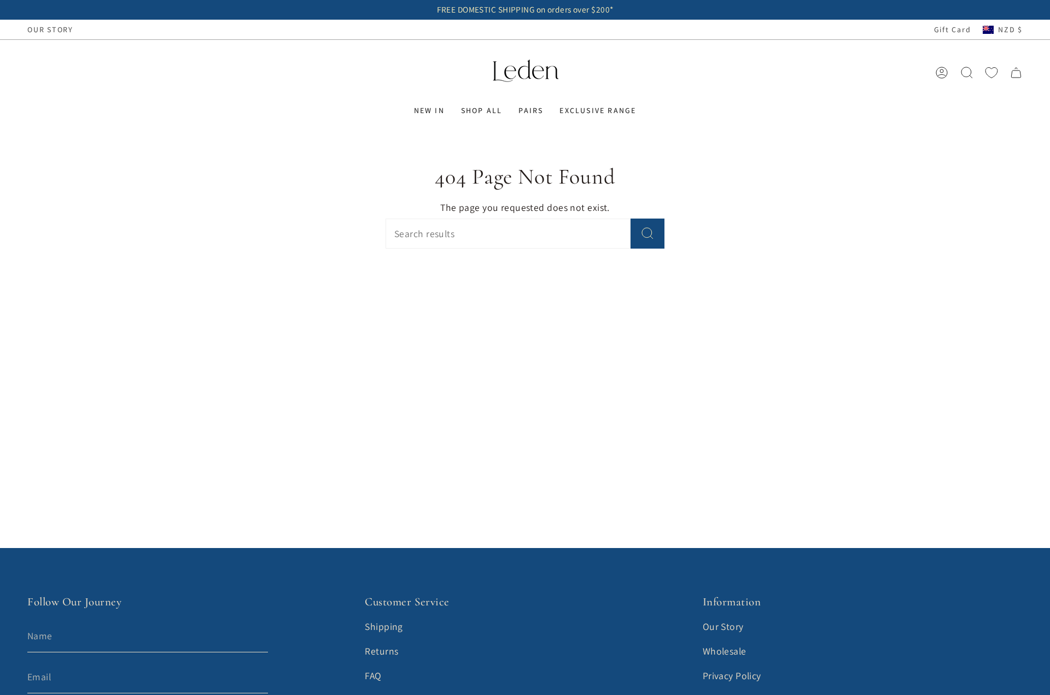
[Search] (647, 234)
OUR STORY (50, 29)
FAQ (373, 675)
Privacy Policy (732, 675)
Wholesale (724, 651)
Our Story (723, 626)
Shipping (384, 626)
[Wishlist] (991, 72)
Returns (381, 651)
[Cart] (1016, 72)
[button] (429, 110)
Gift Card (952, 29)
